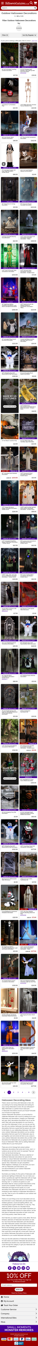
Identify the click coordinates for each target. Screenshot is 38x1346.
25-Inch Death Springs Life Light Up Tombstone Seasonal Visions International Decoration (10, 712)
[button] (35, 3)
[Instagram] (23, 1268)
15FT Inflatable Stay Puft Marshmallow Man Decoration (9, 373)
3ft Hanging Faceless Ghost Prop (27, 1015)
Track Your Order (11, 1305)
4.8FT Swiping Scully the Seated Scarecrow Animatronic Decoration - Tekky (26, 306)
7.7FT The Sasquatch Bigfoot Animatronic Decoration (9, 746)
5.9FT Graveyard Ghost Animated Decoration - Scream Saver (26, 474)
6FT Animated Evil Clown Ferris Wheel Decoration (26, 780)
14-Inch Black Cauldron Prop (9, 440)
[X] (14, 1268)
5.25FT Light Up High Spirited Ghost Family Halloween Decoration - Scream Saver (28, 508)
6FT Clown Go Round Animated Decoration (25, 204)
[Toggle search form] (31, 3)
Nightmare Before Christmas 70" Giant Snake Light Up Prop (27, 1048)
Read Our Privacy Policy (19, 1293)
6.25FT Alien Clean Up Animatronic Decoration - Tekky (8, 1048)
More (3, 1322)
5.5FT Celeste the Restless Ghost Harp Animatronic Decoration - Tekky (27, 948)
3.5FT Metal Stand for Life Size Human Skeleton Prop (28, 105)
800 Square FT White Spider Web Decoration (9, 879)
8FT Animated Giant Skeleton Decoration (9, 474)
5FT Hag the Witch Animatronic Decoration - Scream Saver (8, 676)
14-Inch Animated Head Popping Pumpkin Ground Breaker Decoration (27, 813)
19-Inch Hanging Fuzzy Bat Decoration (9, 813)
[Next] (33, 1092)
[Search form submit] (35, 8)
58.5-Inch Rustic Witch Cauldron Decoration (8, 138)
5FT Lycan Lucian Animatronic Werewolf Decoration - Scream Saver (28, 542)
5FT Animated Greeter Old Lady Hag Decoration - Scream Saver (8, 171)
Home (6, 1297)
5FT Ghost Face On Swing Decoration (8, 204)
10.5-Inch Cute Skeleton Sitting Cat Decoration (26, 170)
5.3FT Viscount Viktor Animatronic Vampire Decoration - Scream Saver (27, 271)
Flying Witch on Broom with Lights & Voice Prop (9, 609)
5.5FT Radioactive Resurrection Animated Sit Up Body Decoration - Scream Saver (28, 407)
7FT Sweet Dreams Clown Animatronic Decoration (8, 981)
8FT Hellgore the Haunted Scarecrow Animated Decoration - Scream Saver (27, 747)
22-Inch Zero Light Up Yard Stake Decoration (9, 1083)
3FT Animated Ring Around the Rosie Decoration (9, 340)
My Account (9, 1301)
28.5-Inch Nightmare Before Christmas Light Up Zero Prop (28, 981)
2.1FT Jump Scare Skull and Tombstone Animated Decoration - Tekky (27, 238)
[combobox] (17, 8)
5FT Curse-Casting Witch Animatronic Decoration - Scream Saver (26, 576)
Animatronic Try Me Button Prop (8, 105)
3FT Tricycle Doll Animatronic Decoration (28, 138)
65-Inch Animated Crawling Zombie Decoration (9, 70)
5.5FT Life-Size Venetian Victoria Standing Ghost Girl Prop (27, 912)
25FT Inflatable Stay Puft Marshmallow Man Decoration (9, 846)
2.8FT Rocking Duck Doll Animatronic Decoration (26, 1083)
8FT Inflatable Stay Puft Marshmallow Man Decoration (28, 643)
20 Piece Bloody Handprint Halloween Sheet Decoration (9, 1015)
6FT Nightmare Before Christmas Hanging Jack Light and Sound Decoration (10, 948)
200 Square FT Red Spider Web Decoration (27, 609)
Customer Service (8, 1309)
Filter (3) (5, 35)
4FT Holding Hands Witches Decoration (27, 676)
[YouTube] (28, 1268)
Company (5, 1314)
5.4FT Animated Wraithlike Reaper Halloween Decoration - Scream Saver (10, 542)
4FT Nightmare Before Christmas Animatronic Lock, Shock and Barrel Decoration (9, 305)
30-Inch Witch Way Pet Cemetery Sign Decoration (27, 441)
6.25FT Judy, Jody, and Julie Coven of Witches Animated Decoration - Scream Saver (9, 576)
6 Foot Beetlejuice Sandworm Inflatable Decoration (9, 912)
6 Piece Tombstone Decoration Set (25, 711)
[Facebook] (10, 1268)
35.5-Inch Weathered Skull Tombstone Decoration (9, 643)
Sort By (28, 35)
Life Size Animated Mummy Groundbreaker (9, 237)
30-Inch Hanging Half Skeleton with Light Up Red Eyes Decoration (27, 70)
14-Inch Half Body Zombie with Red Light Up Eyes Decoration (27, 340)
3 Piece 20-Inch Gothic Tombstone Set (26, 879)
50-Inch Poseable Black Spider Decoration (26, 373)
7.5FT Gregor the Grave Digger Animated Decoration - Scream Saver (10, 508)
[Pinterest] (19, 1268)
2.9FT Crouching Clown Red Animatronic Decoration (27, 846)
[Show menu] (2, 3)
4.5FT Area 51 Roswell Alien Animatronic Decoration (9, 271)
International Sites (9, 1318)
